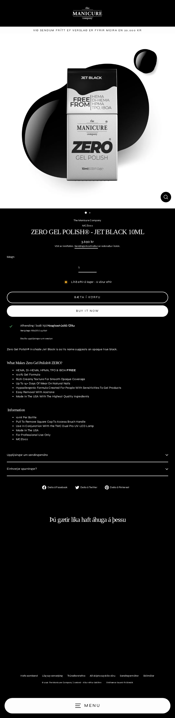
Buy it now (87, 311)
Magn (10, 257)
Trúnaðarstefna (76, 675)
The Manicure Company (87, 220)
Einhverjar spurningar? (22, 469)
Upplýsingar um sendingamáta (27, 455)
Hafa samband (29, 675)
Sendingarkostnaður (86, 246)
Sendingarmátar (129, 675)
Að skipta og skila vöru (102, 675)
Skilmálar (148, 675)
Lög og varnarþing (52, 675)
